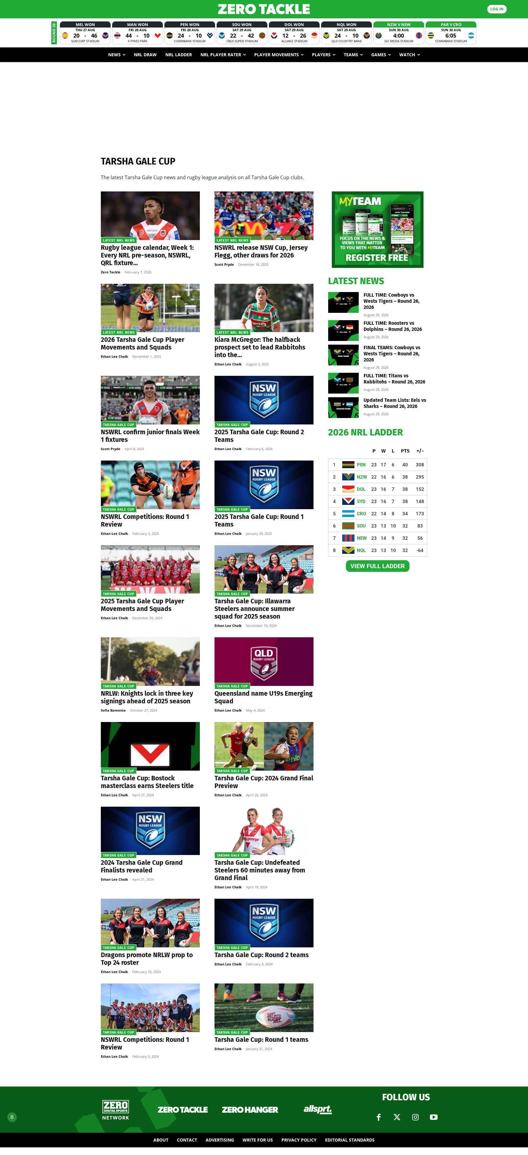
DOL (361, 489)
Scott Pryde (224, 264)
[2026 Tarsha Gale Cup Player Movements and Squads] (150, 308)
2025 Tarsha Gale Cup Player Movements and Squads (142, 605)
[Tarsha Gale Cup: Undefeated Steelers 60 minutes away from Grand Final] (264, 831)
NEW (362, 538)
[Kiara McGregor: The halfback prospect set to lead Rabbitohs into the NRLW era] (264, 308)
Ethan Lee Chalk (114, 356)
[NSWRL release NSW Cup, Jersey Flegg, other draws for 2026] (264, 215)
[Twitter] (397, 1117)
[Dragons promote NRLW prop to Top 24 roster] (150, 923)
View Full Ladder (377, 566)
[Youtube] (433, 1117)
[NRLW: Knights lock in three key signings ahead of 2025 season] (150, 661)
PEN (361, 465)
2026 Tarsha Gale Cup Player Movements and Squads (142, 343)
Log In (497, 9)
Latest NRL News (119, 240)
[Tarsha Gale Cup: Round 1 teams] (264, 1007)
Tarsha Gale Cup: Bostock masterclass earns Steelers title (147, 782)
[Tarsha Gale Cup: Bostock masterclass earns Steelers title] (150, 746)
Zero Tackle (110, 272)
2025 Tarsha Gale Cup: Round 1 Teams (259, 520)
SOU (361, 526)
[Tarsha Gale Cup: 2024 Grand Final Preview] (264, 746)
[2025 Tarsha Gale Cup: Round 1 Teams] (264, 485)
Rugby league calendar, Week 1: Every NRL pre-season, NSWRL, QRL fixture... (147, 255)
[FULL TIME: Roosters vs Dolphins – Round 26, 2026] (343, 330)
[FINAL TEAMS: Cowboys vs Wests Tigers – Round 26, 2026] (343, 355)
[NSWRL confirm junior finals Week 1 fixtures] (150, 400)
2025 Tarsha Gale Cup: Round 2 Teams (259, 436)
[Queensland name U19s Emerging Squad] (264, 661)
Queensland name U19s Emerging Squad (264, 697)
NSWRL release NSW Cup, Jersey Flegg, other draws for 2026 (261, 251)
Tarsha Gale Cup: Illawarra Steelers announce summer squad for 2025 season (255, 608)
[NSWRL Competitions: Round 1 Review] (150, 485)
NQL (361, 550)
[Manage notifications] (12, 1117)
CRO (361, 513)
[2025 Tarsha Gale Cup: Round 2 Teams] (264, 400)
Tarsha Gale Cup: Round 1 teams (261, 1040)
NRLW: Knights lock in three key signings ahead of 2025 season (147, 697)
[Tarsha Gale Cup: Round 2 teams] (264, 923)
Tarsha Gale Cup (118, 425)
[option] (85, 32)
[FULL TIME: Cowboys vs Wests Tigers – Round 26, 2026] (343, 302)
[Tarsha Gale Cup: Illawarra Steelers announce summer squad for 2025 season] (264, 569)
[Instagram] (415, 1117)
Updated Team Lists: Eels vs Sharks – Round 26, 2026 (395, 403)
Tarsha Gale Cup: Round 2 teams (262, 955)
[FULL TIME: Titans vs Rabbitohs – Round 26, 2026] (343, 383)
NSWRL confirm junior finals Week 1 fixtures (150, 436)
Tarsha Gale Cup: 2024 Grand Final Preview (264, 782)
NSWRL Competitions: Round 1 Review (145, 520)
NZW (362, 477)
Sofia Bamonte (113, 710)
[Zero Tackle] (264, 9)
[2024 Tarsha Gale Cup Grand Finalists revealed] (150, 831)
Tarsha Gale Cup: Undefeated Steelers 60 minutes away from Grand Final (260, 870)
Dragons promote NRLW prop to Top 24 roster (147, 959)
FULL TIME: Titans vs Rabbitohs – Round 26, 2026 (394, 379)
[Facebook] (378, 1117)
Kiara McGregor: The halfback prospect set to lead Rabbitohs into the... (260, 347)
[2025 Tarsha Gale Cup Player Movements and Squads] (150, 569)
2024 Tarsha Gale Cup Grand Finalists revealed (142, 866)
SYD (361, 501)
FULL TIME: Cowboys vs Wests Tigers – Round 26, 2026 (392, 301)
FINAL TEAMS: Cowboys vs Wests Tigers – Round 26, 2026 (392, 354)
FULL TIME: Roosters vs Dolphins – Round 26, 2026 (393, 326)
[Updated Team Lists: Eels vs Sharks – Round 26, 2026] (343, 407)
